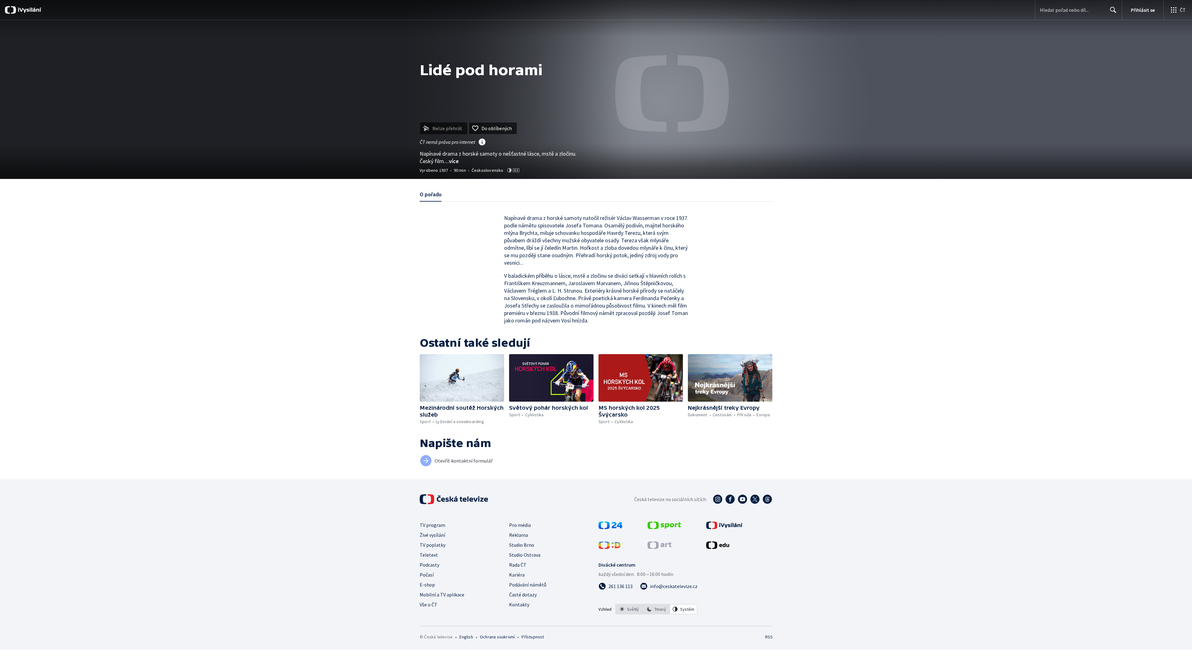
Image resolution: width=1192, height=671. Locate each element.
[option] (629, 609)
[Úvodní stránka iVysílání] (28, 10)
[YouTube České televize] (742, 499)
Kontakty (519, 604)
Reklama (518, 535)
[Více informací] (482, 142)
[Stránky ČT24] (610, 527)
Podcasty (429, 565)
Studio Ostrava (524, 555)
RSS (769, 637)
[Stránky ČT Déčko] (609, 547)
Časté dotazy (523, 594)
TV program (432, 525)
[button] (462, 378)
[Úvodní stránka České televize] (454, 499)
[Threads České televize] (767, 499)
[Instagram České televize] (718, 499)
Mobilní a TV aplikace (442, 594)
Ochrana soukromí (497, 637)
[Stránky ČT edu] (717, 547)
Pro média (520, 525)
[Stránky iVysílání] (724, 527)
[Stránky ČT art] (659, 547)
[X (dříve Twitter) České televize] (755, 499)
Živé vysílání (432, 535)
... (452, 161)
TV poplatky (432, 545)
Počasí (427, 575)
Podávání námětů (527, 585)
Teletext (429, 555)
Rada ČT (517, 565)
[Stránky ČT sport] (664, 527)
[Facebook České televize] (730, 499)
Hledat (1113, 10)
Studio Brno (521, 545)
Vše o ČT (428, 604)
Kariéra (517, 575)
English (466, 637)
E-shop (427, 585)
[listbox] (656, 609)
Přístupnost (533, 637)
